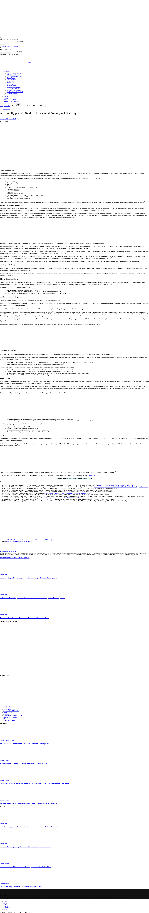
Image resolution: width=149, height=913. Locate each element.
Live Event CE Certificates (14, 76)
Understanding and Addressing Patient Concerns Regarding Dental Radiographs (28, 578)
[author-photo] (4, 550)
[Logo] (6, 67)
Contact (5, 98)
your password (20, 43)
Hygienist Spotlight (12, 93)
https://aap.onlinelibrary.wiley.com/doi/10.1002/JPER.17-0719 (63, 498)
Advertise (6, 906)
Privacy (5, 903)
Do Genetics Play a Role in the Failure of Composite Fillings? (21, 887)
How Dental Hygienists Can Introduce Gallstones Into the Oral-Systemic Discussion (29, 827)
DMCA (5, 904)
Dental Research (11, 81)
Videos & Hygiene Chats (14, 90)
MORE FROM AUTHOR (21, 558)
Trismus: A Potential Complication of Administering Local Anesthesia (24, 618)
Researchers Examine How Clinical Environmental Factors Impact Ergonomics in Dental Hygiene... (35, 783)
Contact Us (6, 907)
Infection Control (11, 85)
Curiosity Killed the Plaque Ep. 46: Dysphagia (19, 541)
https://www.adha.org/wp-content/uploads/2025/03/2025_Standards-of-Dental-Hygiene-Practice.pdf (121, 487)
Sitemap (5, 909)
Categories (6, 71)
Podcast (5, 96)
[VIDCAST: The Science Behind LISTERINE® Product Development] (9, 738)
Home (5, 70)
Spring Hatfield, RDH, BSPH (8, 119)
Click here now (92, 475)
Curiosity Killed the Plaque (14, 89)
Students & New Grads (13, 87)
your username (20, 41)
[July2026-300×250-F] (13, 240)
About (5, 95)
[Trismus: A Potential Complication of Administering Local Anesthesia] (9, 613)
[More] (43, 124)
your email (19, 51)
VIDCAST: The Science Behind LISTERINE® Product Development (24, 743)
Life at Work (10, 84)
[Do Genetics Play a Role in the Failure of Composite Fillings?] (9, 882)
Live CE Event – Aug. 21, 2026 (15, 73)
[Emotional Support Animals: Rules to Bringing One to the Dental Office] (9, 862)
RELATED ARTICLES (7, 558)
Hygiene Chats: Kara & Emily (15, 92)
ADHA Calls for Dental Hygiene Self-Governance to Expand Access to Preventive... (29, 803)
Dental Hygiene (11, 79)
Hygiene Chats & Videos (7, 740)
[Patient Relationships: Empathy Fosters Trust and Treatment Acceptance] (9, 842)
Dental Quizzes (11, 78)
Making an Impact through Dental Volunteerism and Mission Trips (23, 763)
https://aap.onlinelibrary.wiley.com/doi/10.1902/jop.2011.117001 (115, 485)
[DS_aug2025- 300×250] (13, 347)
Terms (5, 901)
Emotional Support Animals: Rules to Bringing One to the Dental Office (25, 867)
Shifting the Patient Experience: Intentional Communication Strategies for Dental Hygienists (32, 598)
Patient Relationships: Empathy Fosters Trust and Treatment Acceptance (25, 847)
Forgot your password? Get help (9, 46)
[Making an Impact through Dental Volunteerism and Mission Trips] (9, 758)
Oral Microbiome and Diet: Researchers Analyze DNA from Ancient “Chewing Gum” (31, 539)
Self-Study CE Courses (13, 75)
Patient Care (10, 82)
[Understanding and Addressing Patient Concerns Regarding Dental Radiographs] (9, 573)
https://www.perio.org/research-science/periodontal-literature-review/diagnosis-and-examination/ (70, 493)
